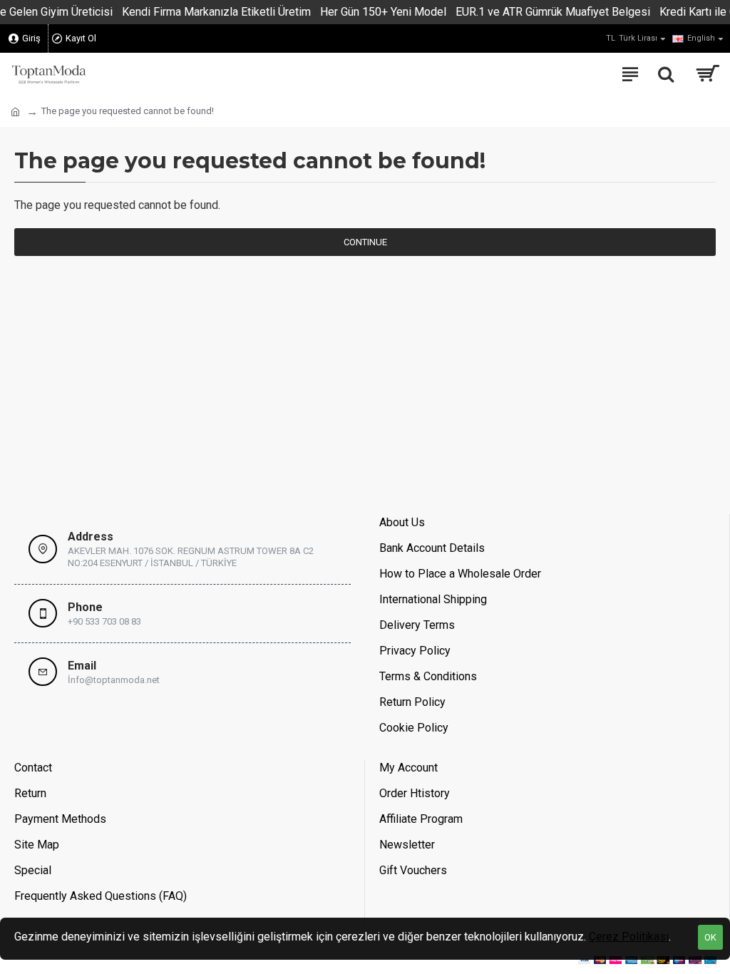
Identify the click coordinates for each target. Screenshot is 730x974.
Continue (365, 242)
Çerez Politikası (629, 936)
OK (710, 937)
